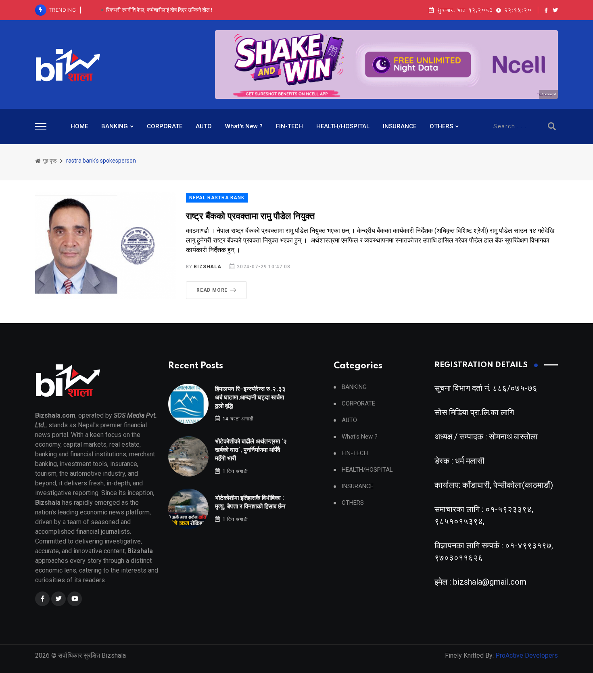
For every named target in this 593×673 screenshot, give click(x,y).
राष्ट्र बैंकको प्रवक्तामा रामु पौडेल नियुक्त (250, 216)
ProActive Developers (526, 655)
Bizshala (207, 267)
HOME (79, 126)
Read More (212, 290)
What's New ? (244, 126)
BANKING (114, 126)
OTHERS (441, 126)
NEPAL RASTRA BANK (216, 198)
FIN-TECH (289, 126)
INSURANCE (399, 126)
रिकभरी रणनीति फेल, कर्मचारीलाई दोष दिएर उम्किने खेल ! (159, 10)
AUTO (204, 126)
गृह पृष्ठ (49, 160)
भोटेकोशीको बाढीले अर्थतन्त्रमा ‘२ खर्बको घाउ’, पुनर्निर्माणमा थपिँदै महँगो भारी (251, 450)
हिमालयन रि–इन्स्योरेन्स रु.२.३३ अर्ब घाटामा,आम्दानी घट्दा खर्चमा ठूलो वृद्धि (250, 398)
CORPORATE (164, 126)
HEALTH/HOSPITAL (343, 126)
